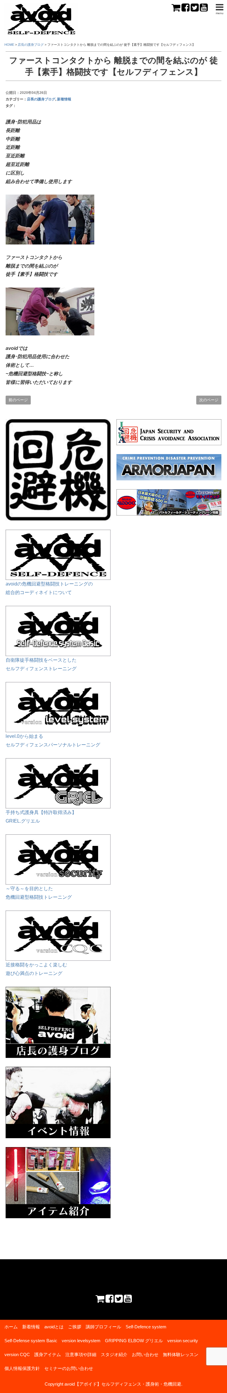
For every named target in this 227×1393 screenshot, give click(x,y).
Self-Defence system (146, 1326)
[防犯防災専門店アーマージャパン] (168, 467)
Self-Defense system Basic (30, 1340)
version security (182, 1340)
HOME (9, 44)
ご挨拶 (74, 1326)
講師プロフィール (103, 1326)
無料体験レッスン (180, 1354)
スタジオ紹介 (114, 1354)
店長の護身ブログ (41, 99)
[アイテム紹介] (58, 1151)
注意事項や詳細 (80, 1354)
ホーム (11, 1326)
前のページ (18, 400)
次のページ (208, 400)
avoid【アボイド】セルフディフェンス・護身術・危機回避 (122, 1384)
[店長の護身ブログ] (58, 990)
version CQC (17, 1354)
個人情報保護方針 (22, 1368)
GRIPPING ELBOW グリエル (134, 1340)
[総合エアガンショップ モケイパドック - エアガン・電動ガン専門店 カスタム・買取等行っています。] (168, 502)
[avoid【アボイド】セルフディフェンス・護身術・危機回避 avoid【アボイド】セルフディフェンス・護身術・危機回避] (41, 6)
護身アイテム (47, 1354)
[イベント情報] (58, 1070)
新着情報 (64, 99)
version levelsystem (81, 1340)
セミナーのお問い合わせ (68, 1368)
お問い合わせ (145, 1354)
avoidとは (54, 1326)
